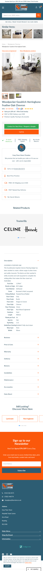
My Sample (34, 569)
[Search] (38, 15)
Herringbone (28, 419)
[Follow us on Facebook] (3, 554)
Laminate (10, 419)
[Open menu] (3, 7)
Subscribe (22, 470)
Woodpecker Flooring (14, 44)
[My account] (36, 7)
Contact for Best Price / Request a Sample (22, 126)
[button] (18, 237)
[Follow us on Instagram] (7, 554)
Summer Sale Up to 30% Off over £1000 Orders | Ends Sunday (21, 1)
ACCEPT (7, 566)
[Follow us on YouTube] (11, 554)
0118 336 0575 (19, 169)
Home (4, 44)
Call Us (21, 132)
